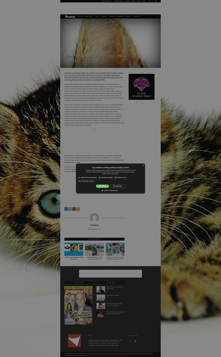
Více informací (114, 173)
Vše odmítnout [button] (117, 186)
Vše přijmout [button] (102, 186)
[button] (110, 190)
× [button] (143, 165)
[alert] (110, 178)
